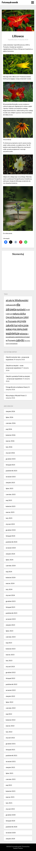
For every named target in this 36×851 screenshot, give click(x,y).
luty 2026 (9, 447)
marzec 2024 (10, 583)
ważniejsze (12, 333)
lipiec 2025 (9, 488)
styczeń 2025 (10, 524)
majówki (21, 309)
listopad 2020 (10, 821)
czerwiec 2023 (11, 637)
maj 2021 (9, 785)
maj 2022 (9, 714)
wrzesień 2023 (11, 619)
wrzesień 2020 (11, 833)
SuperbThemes (18, 848)
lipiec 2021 (9, 773)
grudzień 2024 (11, 530)
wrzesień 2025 (11, 477)
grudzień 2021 (11, 744)
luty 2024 (9, 589)
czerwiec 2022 (11, 708)
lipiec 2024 (9, 560)
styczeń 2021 (10, 809)
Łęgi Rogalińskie (13, 343)
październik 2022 (11, 684)
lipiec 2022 (9, 702)
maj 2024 (9, 571)
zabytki (20, 340)
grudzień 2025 (11, 459)
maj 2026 (9, 429)
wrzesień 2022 (11, 690)
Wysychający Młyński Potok (15, 395)
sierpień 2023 (10, 625)
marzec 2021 (10, 797)
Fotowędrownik (10, 2)
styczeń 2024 (10, 595)
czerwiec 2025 (11, 494)
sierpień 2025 (10, 482)
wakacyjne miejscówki (17, 329)
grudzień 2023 (11, 601)
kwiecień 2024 (10, 577)
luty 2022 (9, 732)
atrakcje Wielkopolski (17, 300)
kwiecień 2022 (10, 720)
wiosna (23, 333)
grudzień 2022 (11, 672)
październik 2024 (11, 542)
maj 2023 (9, 643)
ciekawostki (11, 305)
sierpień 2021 (10, 767)
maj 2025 (9, 500)
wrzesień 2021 (11, 761)
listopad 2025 (10, 465)
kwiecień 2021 (10, 791)
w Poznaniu (11, 340)
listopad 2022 (10, 678)
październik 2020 (11, 827)
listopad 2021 (10, 749)
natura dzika (19, 313)
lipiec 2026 (9, 417)
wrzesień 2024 (11, 548)
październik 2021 (11, 755)
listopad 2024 (10, 536)
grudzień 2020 (11, 815)
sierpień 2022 (10, 696)
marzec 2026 (10, 441)
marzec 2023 (10, 655)
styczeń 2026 (10, 453)
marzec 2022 (10, 726)
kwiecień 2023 (10, 649)
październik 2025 (11, 471)
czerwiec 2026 (11, 423)
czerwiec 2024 (11, 565)
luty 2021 (9, 803)
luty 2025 (9, 518)
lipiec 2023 (9, 631)
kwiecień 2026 (10, 435)
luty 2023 (9, 660)
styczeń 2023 (10, 666)
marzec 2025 (10, 512)
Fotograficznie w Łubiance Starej (17, 387)
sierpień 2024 (10, 554)
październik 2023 (11, 613)
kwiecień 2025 (10, 506)
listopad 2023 (10, 607)
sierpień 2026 (10, 411)
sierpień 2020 (10, 839)
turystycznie (21, 325)
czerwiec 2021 (11, 779)
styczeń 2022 (10, 738)
